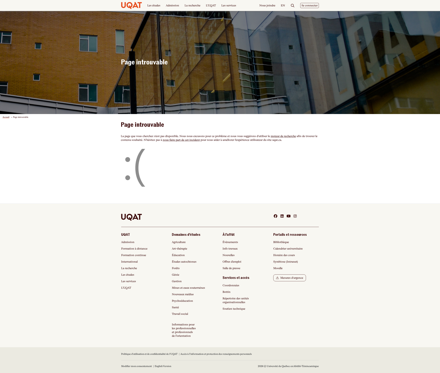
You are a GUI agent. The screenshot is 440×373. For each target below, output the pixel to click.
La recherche (192, 5)
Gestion (177, 281)
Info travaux (230, 248)
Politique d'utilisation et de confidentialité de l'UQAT (149, 354)
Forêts (176, 268)
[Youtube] (288, 216)
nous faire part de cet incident (181, 140)
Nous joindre (267, 5)
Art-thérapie (179, 248)
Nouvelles (229, 255)
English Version (163, 366)
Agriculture (179, 242)
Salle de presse (231, 268)
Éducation (178, 255)
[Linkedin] (282, 216)
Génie (175, 274)
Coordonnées (231, 285)
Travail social (180, 313)
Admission (172, 5)
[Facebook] (275, 216)
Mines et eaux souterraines (188, 287)
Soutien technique (234, 308)
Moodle (278, 268)
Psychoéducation (182, 300)
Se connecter (309, 5)
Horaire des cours (284, 255)
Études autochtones (184, 261)
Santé (175, 307)
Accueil (6, 117)
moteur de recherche (283, 136)
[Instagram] (295, 216)
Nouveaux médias (183, 294)
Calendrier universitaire (288, 248)
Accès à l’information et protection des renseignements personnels (216, 354)
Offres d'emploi (232, 261)
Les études (153, 5)
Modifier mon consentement (136, 366)
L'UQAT (211, 5)
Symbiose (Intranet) (285, 261)
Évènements (230, 242)
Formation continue (133, 255)
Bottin (226, 291)
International (129, 261)
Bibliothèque (281, 242)
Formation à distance (134, 248)
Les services (228, 5)
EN (283, 5)
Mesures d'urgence (291, 277)
